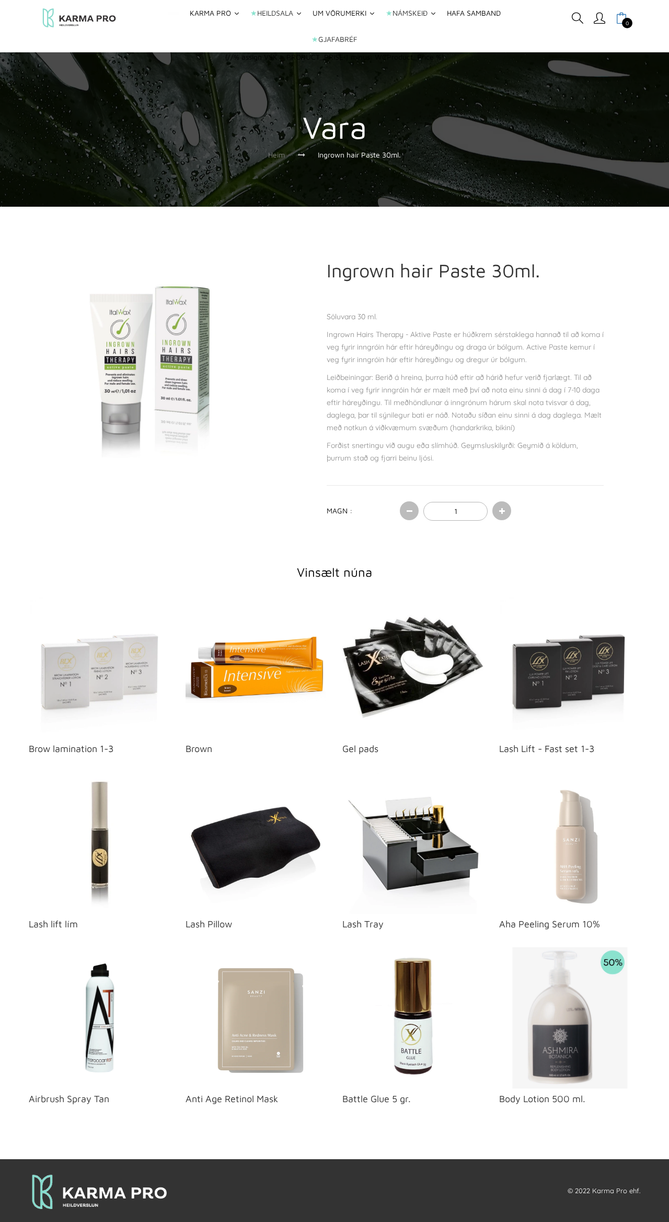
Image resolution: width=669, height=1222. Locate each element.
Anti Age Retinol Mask (232, 1098)
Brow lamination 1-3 (71, 748)
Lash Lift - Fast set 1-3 (547, 748)
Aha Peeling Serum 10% (549, 923)
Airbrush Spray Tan (69, 1098)
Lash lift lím (53, 923)
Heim (276, 154)
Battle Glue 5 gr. (376, 1098)
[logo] (79, 18)
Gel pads (360, 748)
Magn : (339, 510)
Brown (199, 748)
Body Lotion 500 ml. (542, 1098)
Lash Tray (363, 923)
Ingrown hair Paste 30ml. (359, 154)
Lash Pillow (209, 923)
